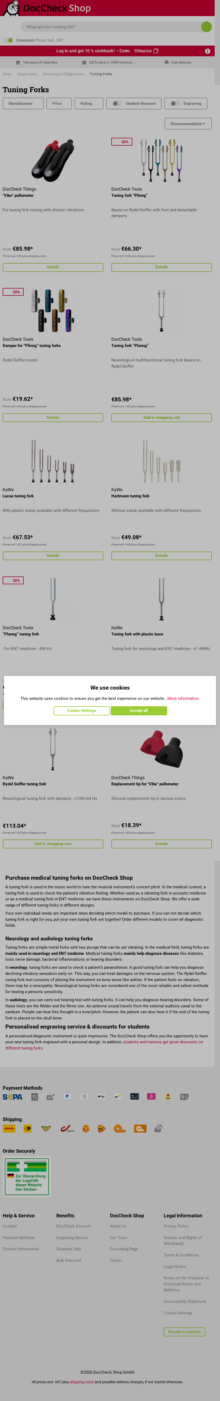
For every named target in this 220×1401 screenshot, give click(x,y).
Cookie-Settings (81, 710)
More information (183, 698)
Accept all (139, 710)
